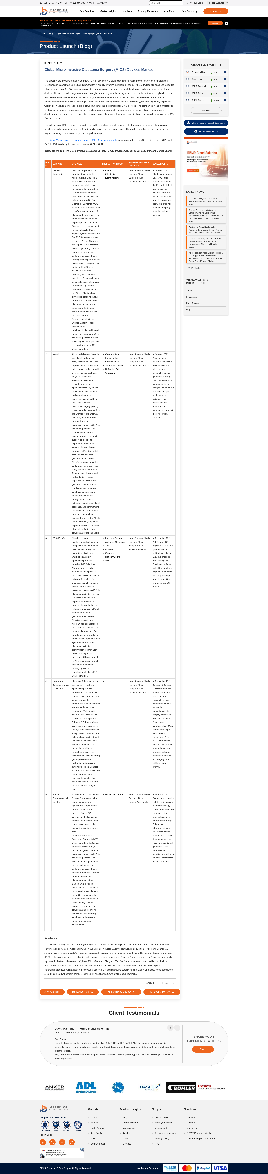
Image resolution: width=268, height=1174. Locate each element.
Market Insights (108, 11)
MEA (93, 1138)
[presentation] (170, 1028)
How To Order (162, 1117)
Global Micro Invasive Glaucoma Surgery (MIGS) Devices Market (82, 140)
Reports (191, 1122)
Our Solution (87, 11)
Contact (127, 1143)
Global (94, 1117)
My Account (161, 1128)
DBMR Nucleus (198, 100)
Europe (94, 1122)
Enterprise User (198, 72)
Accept (215, 23)
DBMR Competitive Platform (201, 1138)
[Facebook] (159, 983)
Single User (197, 79)
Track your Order (163, 1122)
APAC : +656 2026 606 (97, 3)
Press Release (130, 1122)
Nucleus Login (196, 3)
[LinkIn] (166, 983)
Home (42, 33)
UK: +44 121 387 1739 (75, 3)
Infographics (191, 297)
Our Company (189, 11)
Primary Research (148, 11)
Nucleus (127, 11)
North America (98, 1128)
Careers (127, 1138)
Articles (126, 1133)
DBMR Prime (197, 93)
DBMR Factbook (199, 86)
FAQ (157, 1143)
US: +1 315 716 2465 (53, 3)
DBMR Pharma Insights (199, 1133)
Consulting (192, 1128)
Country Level (98, 1143)
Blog (51, 33)
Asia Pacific (97, 1133)
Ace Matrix (170, 11)
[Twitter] (174, 983)
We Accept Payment (148, 1168)
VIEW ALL (194, 268)
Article (189, 291)
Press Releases (193, 303)
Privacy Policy (162, 1138)
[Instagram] (72, 1142)
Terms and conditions (165, 1133)
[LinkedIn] (43, 1142)
